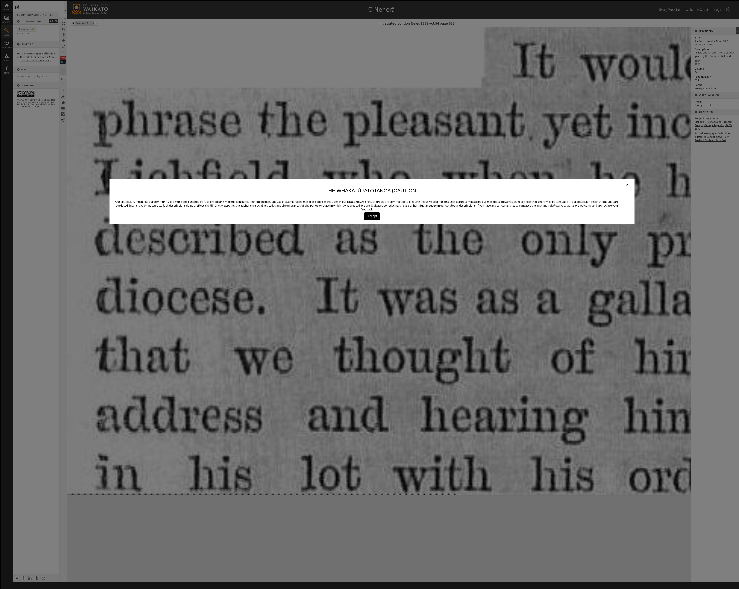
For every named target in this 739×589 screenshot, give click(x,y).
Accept (372, 216)
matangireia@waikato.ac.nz (555, 205)
